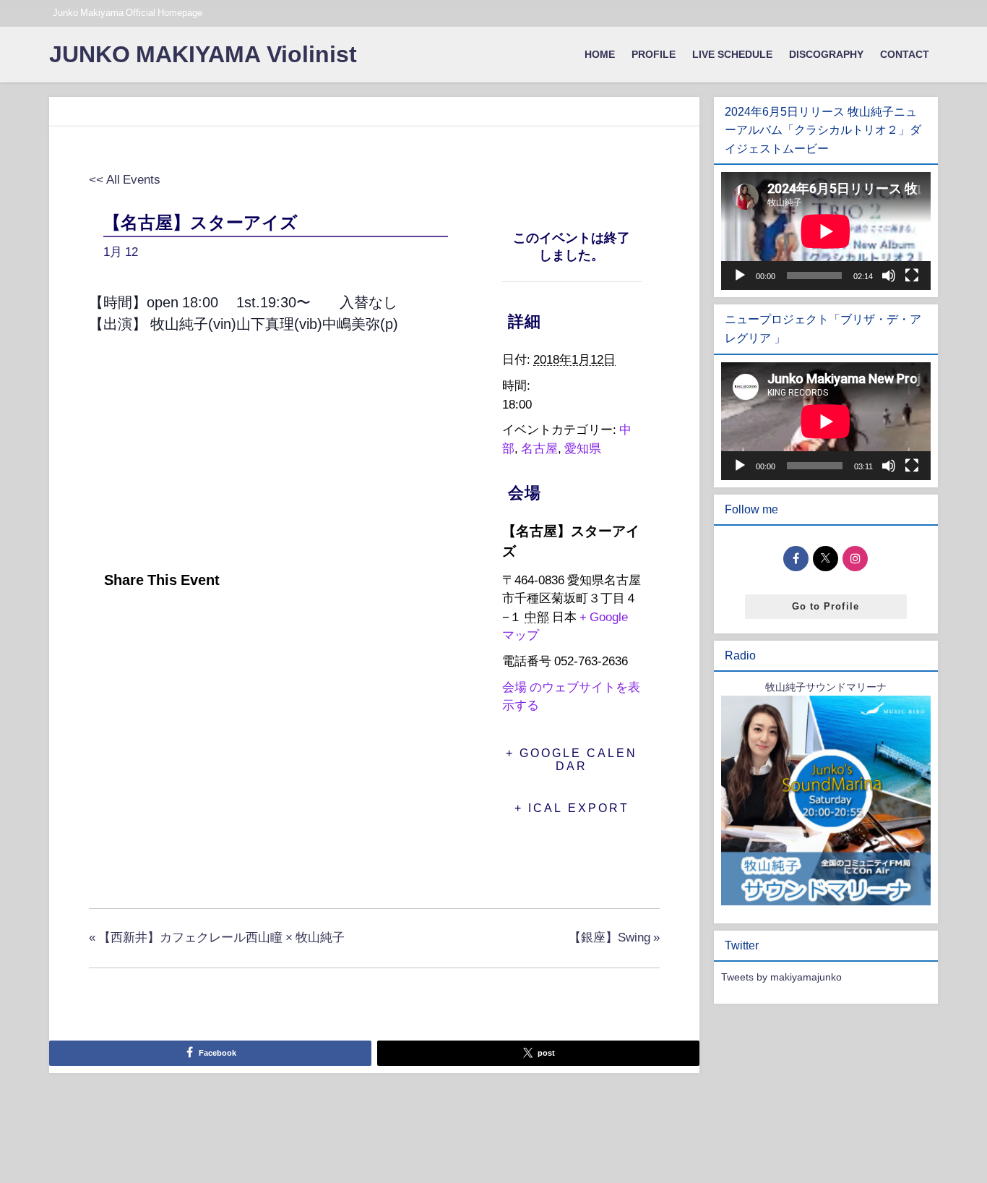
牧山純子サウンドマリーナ (826, 687)
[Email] (175, 624)
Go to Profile (826, 606)
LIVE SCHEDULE (732, 54)
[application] (826, 231)
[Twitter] (138, 624)
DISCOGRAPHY (826, 54)
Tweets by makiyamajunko (781, 977)
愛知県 (582, 448)
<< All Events (124, 179)
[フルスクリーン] (912, 275)
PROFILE (654, 54)
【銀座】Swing (614, 937)
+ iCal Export (571, 807)
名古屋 (539, 448)
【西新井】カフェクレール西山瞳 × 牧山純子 (217, 937)
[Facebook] (104, 624)
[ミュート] (889, 275)
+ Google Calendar (571, 759)
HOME (600, 54)
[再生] (740, 275)
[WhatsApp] (211, 624)
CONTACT (904, 54)
